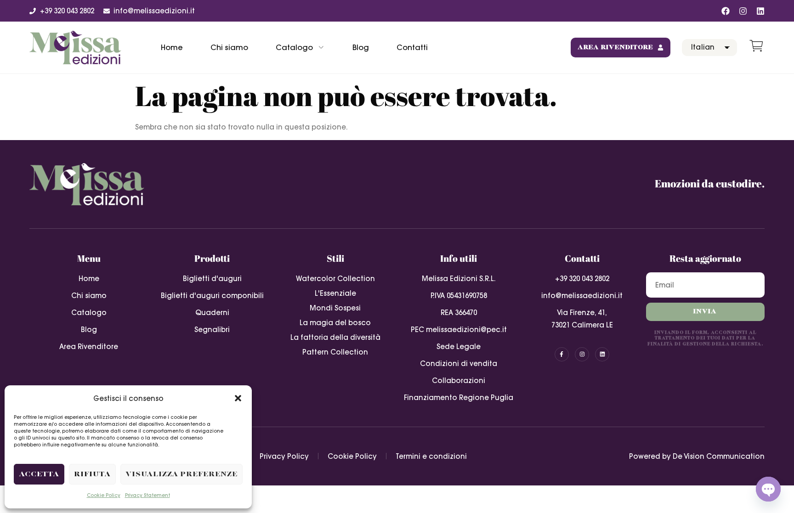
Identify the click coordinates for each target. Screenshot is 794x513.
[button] (238, 398)
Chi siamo (229, 47)
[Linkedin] (760, 11)
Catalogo (294, 47)
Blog (360, 47)
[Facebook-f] (562, 354)
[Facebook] (725, 11)
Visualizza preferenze (181, 474)
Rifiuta (92, 474)
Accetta (39, 474)
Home (172, 47)
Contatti (412, 47)
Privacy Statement (147, 495)
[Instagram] (743, 11)
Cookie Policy (103, 495)
